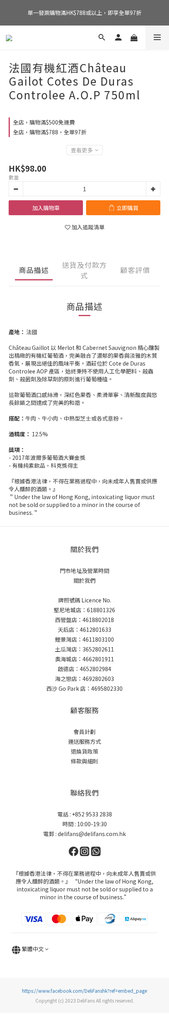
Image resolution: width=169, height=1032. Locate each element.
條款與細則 (84, 761)
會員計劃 (84, 732)
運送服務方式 (84, 741)
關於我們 (84, 580)
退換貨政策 (84, 751)
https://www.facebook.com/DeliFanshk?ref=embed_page (84, 990)
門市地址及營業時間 (84, 571)
